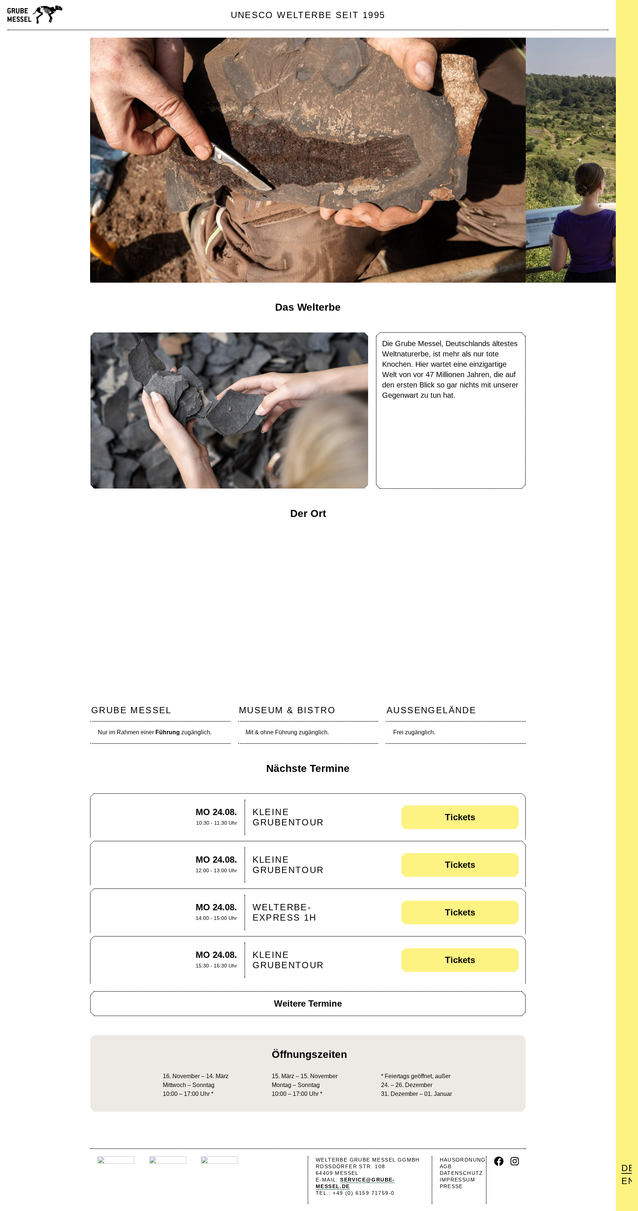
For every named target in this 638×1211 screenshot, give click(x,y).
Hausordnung (463, 1160)
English (626, 1181)
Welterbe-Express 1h (285, 912)
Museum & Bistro (287, 710)
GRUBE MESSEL (131, 710)
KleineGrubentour (288, 817)
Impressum (458, 1180)
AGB (446, 1166)
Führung (167, 732)
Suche (627, 29)
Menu (626, 11)
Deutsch (626, 1168)
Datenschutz (461, 1173)
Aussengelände (431, 710)
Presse (451, 1186)
